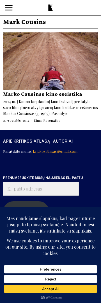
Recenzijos (51, 120)
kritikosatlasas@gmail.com (55, 151)
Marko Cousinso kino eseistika (42, 94)
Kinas (38, 120)
